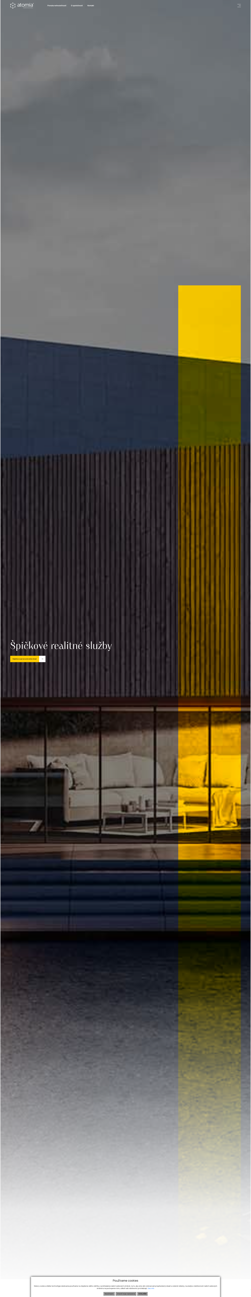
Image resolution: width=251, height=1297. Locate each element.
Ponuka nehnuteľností (56, 6)
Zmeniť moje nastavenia (126, 1294)
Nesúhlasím (109, 1294)
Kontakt (90, 6)
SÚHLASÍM (142, 1294)
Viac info (151, 1288)
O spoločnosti (77, 6)
